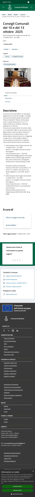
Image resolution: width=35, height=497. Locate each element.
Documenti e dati (9, 355)
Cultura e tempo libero (10, 366)
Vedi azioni (15, 49)
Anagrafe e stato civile (10, 363)
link (2, 483)
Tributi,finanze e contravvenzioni (13, 390)
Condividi (6, 49)
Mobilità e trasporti (9, 376)
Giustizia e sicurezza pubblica (12, 387)
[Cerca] (31, 7)
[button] (17, 494)
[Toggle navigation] (3, 7)
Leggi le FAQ (7, 458)
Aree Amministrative (10, 341)
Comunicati (7, 409)
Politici (6, 349)
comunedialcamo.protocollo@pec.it (14, 443)
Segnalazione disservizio (11, 456)
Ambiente (7, 393)
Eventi (6, 422)
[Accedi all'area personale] (28, 2)
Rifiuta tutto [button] (17, 490)
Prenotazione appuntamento (12, 453)
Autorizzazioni (8, 398)
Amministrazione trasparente (12, 469)
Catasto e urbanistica (10, 374)
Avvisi (5, 412)
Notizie (16, 14)
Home (3, 14)
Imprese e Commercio (10, 371)
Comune (22, 14)
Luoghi (6, 419)
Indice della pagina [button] (11, 93)
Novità (10, 14)
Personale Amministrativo (11, 352)
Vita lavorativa (8, 368)
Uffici (5, 344)
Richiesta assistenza (10, 461)
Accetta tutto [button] (17, 486)
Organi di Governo (9, 338)
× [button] (33, 471)
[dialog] (17, 483)
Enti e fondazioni (9, 347)
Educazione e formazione (11, 385)
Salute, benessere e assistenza (13, 395)
